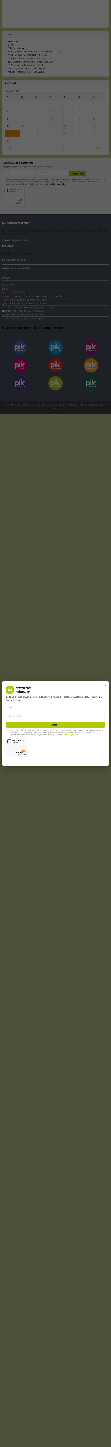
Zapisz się (55, 725)
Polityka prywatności (70, 735)
